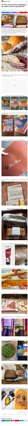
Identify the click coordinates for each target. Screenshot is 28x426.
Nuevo (20, 1)
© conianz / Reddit (3, 410)
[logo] (5, 1)
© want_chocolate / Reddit (4, 266)
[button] (4, 10)
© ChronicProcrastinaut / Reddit (4, 72)
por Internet (6, 243)
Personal (17, 1)
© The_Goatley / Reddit (3, 290)
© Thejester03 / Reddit (3, 314)
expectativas (19, 363)
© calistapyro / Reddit (3, 361)
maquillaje (6, 387)
